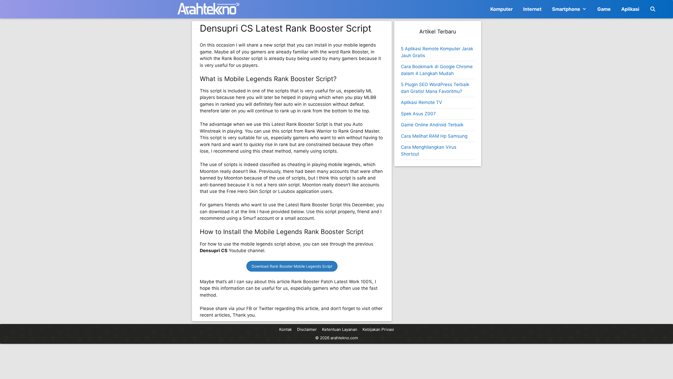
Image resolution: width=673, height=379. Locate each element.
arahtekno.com (344, 337)
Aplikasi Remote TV (421, 102)
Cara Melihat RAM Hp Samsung (434, 136)
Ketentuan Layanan (339, 329)
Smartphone (566, 9)
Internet (532, 9)
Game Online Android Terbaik (432, 124)
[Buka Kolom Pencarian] (653, 9)
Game (604, 9)
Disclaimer (307, 329)
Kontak (285, 329)
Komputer (501, 9)
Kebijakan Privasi (378, 329)
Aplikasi (630, 9)
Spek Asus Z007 (418, 113)
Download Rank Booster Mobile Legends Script (292, 266)
